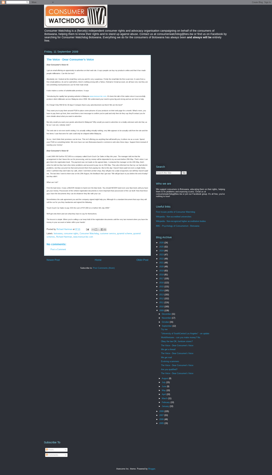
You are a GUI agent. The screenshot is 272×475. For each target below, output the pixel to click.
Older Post (142, 260)
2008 (161, 411)
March (165, 398)
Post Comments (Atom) (104, 268)
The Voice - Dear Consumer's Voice (177, 345)
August (165, 378)
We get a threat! (168, 349)
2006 (161, 419)
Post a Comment (58, 249)
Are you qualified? (169, 369)
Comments (53, 455)
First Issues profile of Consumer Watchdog (175, 212)
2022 (161, 259)
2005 (161, 423)
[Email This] (93, 229)
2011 (161, 302)
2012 (161, 298)
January (166, 406)
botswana (58, 233)
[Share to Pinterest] (105, 229)
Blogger (151, 469)
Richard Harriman (64, 237)
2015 (161, 286)
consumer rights (71, 233)
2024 (161, 250)
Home (98, 260)
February (166, 402)
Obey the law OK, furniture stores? (177, 341)
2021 (161, 262)
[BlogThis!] (96, 229)
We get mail (166, 357)
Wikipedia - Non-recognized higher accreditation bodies (181, 221)
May (164, 390)
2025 (161, 247)
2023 (161, 254)
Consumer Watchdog (89, 233)
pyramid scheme (124, 233)
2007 (161, 415)
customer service (108, 233)
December (167, 314)
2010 (161, 306)
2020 (161, 266)
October (166, 322)
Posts (51, 450)
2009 (161, 310)
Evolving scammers (170, 361)
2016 (161, 282)
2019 (161, 270)
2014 (161, 290)
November (167, 318)
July (164, 382)
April (164, 394)
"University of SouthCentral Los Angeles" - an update (185, 333)
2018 (161, 274)
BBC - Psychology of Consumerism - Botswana (177, 226)
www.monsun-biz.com (98, 96)
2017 (161, 278)
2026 (161, 242)
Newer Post (53, 260)
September (167, 326)
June (164, 386)
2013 (161, 294)
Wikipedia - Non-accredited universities (173, 216)
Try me (164, 329)
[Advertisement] (182, 71)
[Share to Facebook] (102, 229)
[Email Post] (87, 229)
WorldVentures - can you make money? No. (181, 337)
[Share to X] (99, 229)
